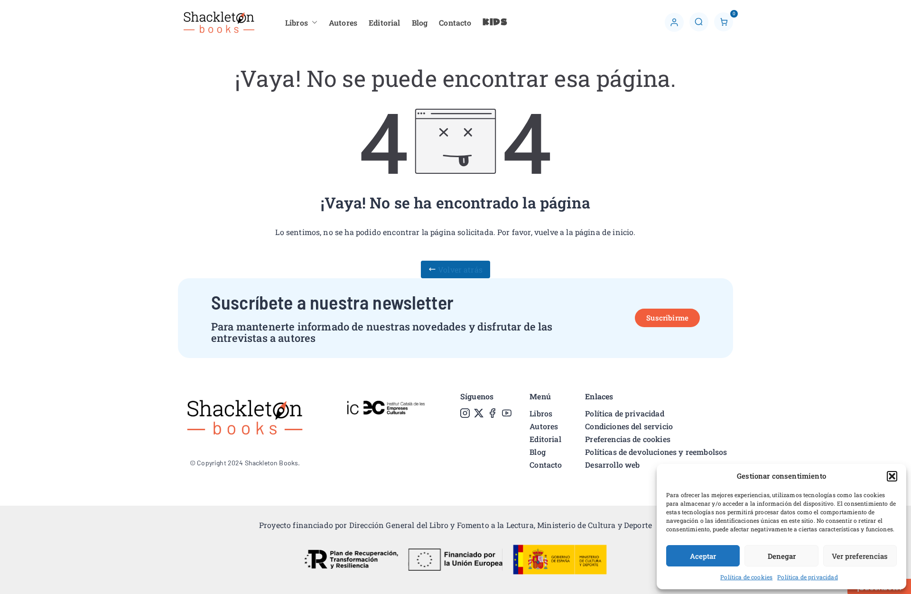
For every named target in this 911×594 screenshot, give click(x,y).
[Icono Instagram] (465, 413)
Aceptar (703, 556)
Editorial (384, 23)
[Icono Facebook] (492, 413)
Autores (343, 23)
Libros (296, 23)
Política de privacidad (807, 577)
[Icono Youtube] (506, 413)
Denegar (782, 556)
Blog (420, 23)
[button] (892, 476)
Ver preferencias (860, 556)
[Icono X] (478, 413)
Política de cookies (746, 577)
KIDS (495, 23)
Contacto (455, 23)
